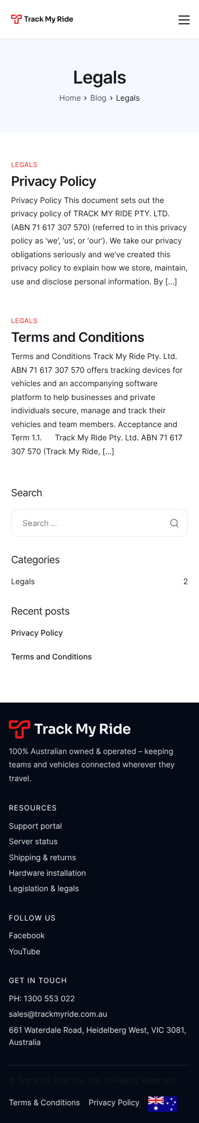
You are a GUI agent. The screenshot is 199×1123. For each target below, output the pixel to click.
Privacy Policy (53, 181)
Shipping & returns (42, 857)
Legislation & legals (44, 888)
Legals (24, 164)
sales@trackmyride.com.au (58, 1014)
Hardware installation (47, 873)
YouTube (24, 951)
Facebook (27, 935)
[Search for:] (99, 523)
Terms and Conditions (77, 337)
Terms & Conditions (44, 1103)
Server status (33, 841)
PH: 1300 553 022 (42, 999)
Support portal (35, 826)
